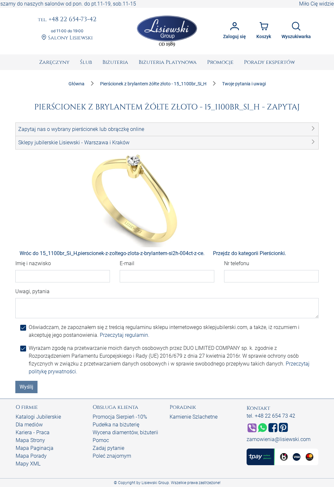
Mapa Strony (30, 440)
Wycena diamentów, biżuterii (125, 432)
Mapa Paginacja (34, 448)
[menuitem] (54, 62)
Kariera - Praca (33, 432)
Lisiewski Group (155, 482)
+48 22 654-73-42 (67, 19)
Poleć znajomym (112, 456)
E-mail (127, 263)
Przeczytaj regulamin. (124, 335)
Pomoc (101, 440)
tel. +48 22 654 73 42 (271, 416)
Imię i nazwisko (33, 263)
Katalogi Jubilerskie (38, 417)
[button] (167, 129)
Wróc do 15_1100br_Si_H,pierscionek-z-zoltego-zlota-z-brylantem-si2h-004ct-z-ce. (112, 253)
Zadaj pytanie (108, 448)
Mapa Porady (31, 456)
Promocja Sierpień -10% (120, 417)
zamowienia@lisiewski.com (279, 439)
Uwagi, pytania (32, 291)
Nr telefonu (236, 263)
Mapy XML (28, 464)
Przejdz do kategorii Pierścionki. (249, 253)
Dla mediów (29, 425)
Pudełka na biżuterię (116, 425)
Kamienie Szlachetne (194, 417)
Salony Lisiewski (70, 38)
